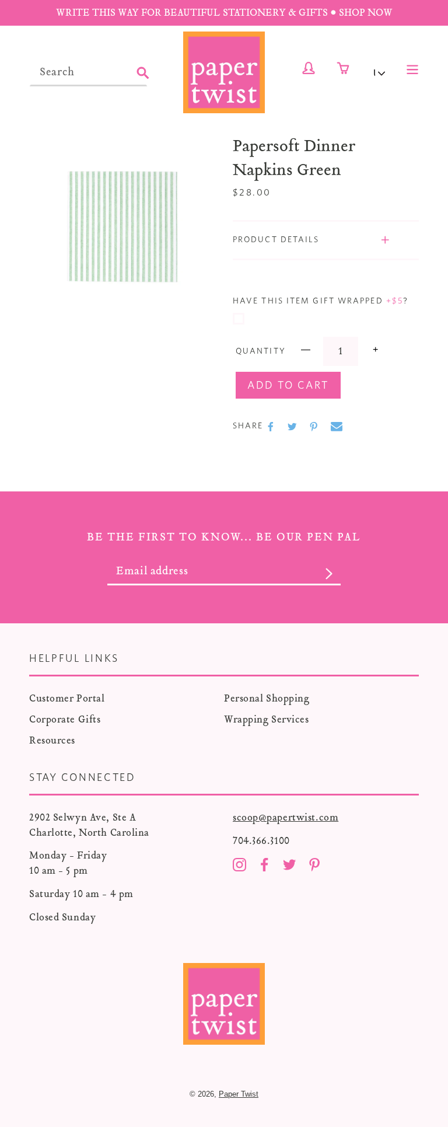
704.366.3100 (261, 840)
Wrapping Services (266, 719)
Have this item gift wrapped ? (320, 301)
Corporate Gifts (64, 719)
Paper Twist (238, 1094)
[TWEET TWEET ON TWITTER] (293, 426)
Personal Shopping (267, 698)
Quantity (261, 351)
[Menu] (412, 68)
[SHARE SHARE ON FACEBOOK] (272, 426)
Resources (52, 740)
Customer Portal (66, 698)
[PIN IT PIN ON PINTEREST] (315, 426)
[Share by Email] (336, 426)
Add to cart (288, 386)
